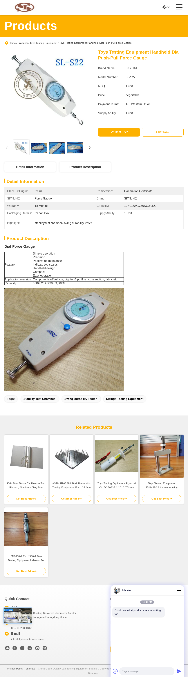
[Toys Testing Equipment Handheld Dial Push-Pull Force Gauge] (48, 93)
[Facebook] (22, 649)
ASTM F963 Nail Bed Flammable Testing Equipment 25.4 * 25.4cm (71, 485)
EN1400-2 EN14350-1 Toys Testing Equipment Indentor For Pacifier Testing (26, 558)
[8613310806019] (37, 649)
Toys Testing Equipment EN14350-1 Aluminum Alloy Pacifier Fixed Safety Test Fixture (162, 485)
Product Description (85, 167)
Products (23, 42)
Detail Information (30, 167)
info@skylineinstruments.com (28, 639)
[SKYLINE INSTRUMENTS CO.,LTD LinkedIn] (29, 649)
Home (12, 42)
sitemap (30, 668)
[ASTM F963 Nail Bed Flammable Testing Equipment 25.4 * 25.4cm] (71, 456)
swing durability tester (80, 398)
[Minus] (179, 590)
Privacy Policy (15, 668)
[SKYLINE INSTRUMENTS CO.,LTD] (24, 7)
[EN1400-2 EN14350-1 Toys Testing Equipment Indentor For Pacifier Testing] (26, 529)
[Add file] (115, 671)
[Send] (179, 671)
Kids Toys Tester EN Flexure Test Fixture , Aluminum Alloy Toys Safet (26, 485)
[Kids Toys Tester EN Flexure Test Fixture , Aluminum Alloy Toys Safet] (26, 456)
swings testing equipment (124, 398)
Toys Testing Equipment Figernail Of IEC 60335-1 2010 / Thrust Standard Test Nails (116, 485)
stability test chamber (39, 398)
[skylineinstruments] (44, 649)
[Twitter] (14, 649)
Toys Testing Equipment (43, 42)
